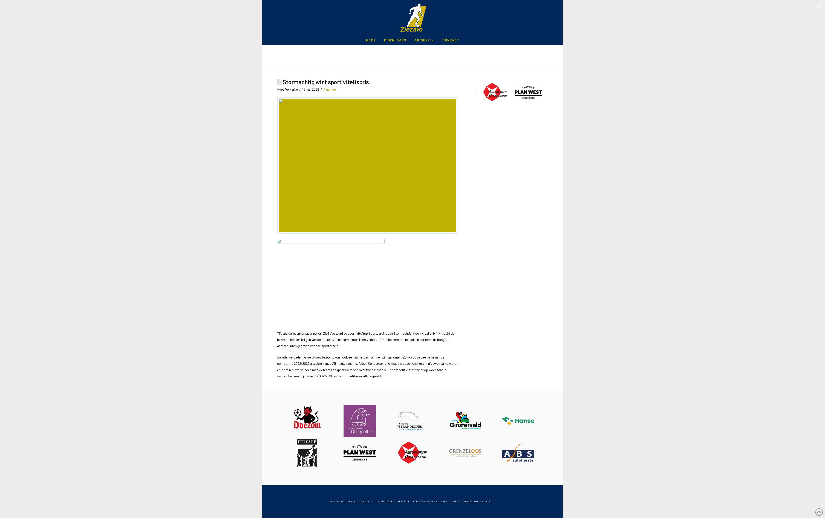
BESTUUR (403, 501)
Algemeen (330, 89)
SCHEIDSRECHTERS (425, 501)
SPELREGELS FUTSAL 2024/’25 (350, 501)
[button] (819, 6)
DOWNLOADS (470, 501)
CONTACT (488, 501)
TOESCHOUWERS (383, 501)
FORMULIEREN (450, 501)
